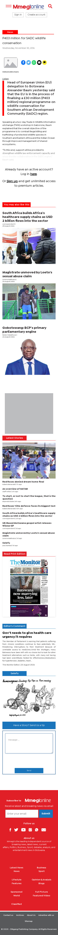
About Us (31, 915)
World (16, 896)
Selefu (6, 543)
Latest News (16, 868)
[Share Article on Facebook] (23, 62)
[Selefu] (29, 697)
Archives (20, 915)
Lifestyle (16, 880)
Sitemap (29, 921)
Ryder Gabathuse (9, 335)
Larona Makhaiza (9, 279)
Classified (16, 904)
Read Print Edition (14, 554)
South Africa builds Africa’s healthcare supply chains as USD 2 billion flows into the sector (27, 217)
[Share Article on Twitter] (28, 62)
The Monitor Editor (11, 665)
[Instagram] (31, 830)
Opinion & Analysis (41, 880)
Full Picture (41, 892)
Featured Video (41, 896)
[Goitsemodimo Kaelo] (10, 62)
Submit (46, 814)
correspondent (8, 224)
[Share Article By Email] (39, 62)
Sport (42, 871)
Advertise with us (46, 915)
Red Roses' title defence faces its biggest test (28, 506)
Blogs (41, 883)
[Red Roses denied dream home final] (29, 461)
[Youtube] (24, 830)
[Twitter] (17, 830)
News (10, 32)
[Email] (44, 830)
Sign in (18, 15)
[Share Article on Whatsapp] (34, 62)
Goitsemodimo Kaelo (10, 72)
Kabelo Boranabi (8, 484)
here (33, 174)
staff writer (6, 491)
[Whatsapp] (38, 830)
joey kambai (7, 545)
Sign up (12, 181)
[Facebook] (11, 830)
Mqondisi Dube (8, 501)
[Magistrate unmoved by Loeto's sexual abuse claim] (29, 301)
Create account (36, 15)
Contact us (8, 915)
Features (16, 883)
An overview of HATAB (15, 489)
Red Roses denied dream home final (23, 482)
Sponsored (16, 892)
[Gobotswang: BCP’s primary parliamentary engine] (29, 357)
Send (29, 770)
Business (41, 868)
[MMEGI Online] (29, 7)
